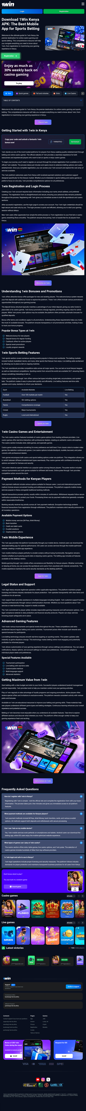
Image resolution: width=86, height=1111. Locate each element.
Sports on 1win (43, 424)
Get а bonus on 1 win (43, 781)
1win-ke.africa (13, 1021)
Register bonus (19, 83)
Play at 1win (43, 122)
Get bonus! (75, 142)
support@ (6, 1021)
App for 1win (43, 576)
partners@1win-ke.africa (10, 1030)
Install (15, 1056)
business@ (6, 1027)
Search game (16, 886)
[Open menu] (83, 4)
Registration (63, 11)
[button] (76, 83)
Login (22, 11)
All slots (69, 896)
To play (75, 889)
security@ (6, 1024)
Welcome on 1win (43, 283)
